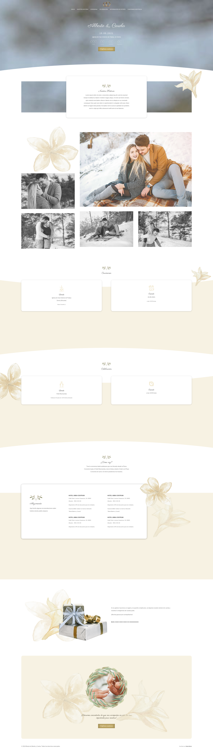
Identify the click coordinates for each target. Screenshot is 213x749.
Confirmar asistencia (135, 9)
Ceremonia (93, 9)
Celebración (104, 9)
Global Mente (189, 746)
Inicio (73, 9)
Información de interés (117, 9)
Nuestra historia (82, 9)
